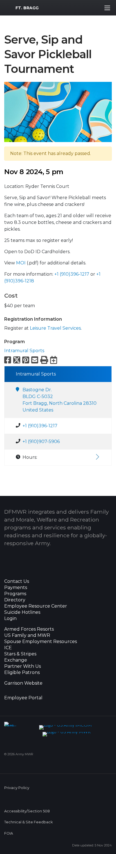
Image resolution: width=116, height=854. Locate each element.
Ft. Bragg (27, 7)
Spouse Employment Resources (40, 641)
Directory (14, 600)
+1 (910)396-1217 (71, 274)
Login (10, 618)
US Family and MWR (27, 635)
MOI (21, 263)
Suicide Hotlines (22, 612)
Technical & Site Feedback (28, 822)
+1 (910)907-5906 (41, 441)
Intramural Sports (24, 350)
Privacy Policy (16, 788)
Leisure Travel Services (55, 328)
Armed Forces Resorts (29, 629)
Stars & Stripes (20, 654)
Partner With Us (22, 666)
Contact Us (16, 581)
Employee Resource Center (35, 606)
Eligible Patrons (22, 672)
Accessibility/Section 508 (27, 811)
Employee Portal (23, 698)
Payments (15, 587)
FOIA (8, 833)
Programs (15, 594)
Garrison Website (23, 683)
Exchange (15, 660)
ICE (8, 648)
